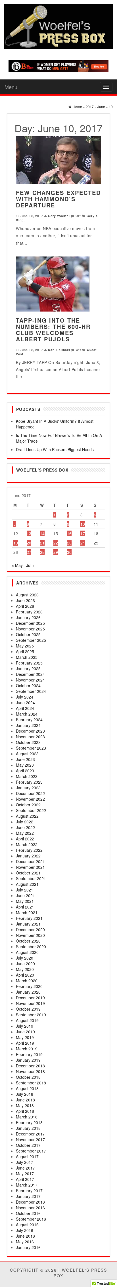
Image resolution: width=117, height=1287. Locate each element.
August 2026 (27, 595)
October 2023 (28, 742)
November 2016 (30, 1207)
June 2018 (25, 1100)
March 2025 (26, 657)
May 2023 (25, 765)
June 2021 (25, 895)
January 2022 (28, 856)
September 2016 (31, 1219)
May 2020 (25, 969)
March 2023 (26, 776)
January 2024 (28, 725)
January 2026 (28, 617)
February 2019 (29, 1054)
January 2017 (28, 1196)
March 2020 (26, 980)
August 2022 (27, 816)
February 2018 (29, 1122)
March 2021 (26, 912)
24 (82, 543)
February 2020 (29, 986)
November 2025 (30, 629)
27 (29, 552)
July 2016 (24, 1230)
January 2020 (28, 992)
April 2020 (25, 975)
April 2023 (25, 770)
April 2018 (25, 1111)
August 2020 (27, 952)
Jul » (30, 565)
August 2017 (27, 1156)
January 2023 (28, 787)
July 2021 (24, 890)
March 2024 (26, 714)
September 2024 (31, 691)
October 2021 (28, 873)
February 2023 (29, 782)
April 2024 (25, 708)
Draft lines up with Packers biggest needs (55, 449)
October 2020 (28, 941)
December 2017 (30, 1134)
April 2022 (25, 839)
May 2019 (25, 1037)
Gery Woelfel (59, 216)
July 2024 (24, 697)
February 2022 (29, 850)
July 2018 (24, 1094)
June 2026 (25, 600)
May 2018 (25, 1105)
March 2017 (26, 1185)
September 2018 (31, 1083)
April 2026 (25, 606)
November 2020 (30, 935)
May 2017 (25, 1173)
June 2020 (25, 963)
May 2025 (25, 646)
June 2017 (25, 1168)
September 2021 (31, 878)
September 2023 (31, 748)
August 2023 (27, 753)
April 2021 (25, 907)
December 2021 (30, 861)
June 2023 (25, 759)
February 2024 (29, 719)
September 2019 (31, 1014)
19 (15, 543)
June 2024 (25, 702)
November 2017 (30, 1139)
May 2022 (25, 833)
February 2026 (29, 612)
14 (42, 533)
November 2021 (30, 867)
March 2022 (26, 844)
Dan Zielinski (59, 350)
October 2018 (28, 1077)
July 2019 (24, 1026)
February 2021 (29, 918)
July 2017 (24, 1162)
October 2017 (28, 1145)
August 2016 (27, 1224)
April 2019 (25, 1043)
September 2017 (31, 1151)
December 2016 (30, 1202)
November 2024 (30, 680)
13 (29, 533)
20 (29, 543)
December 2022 (30, 793)
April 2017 (25, 1179)
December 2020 (30, 929)
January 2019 (28, 1060)
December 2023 (30, 731)
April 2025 (25, 651)
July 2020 (24, 958)
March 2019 (26, 1049)
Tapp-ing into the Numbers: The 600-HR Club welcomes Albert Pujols (53, 329)
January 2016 (28, 1247)
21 (42, 543)
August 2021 (27, 884)
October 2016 (28, 1213)
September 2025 (31, 640)
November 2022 (30, 799)
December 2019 (30, 997)
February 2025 (29, 663)
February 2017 (29, 1190)
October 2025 (28, 634)
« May (17, 565)
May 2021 (25, 901)
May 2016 (25, 1241)
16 (69, 533)
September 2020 (31, 946)
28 (42, 552)
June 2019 (25, 1031)
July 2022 (24, 822)
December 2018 (30, 1066)
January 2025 (28, 668)
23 (69, 543)
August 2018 (27, 1088)
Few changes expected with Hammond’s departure (58, 198)
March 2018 (26, 1117)
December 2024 (30, 674)
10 (82, 524)
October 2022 (28, 804)
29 (55, 552)
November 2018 (30, 1071)
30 (69, 552)
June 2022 (25, 827)
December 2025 (30, 623)
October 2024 (28, 685)
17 (82, 533)
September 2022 (31, 810)
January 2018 (28, 1128)
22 (55, 543)
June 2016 (25, 1236)
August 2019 (27, 1020)
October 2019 (28, 1009)
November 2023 (30, 736)
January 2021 (28, 924)
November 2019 (30, 1003)
